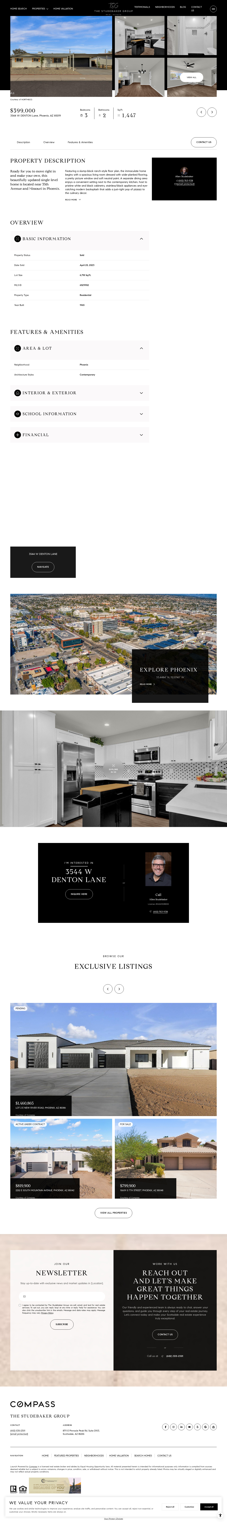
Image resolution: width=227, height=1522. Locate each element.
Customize (189, 1507)
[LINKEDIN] (181, 1427)
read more (146, 684)
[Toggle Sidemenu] (213, 9)
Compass (33, 1466)
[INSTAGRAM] (173, 1427)
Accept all (209, 1507)
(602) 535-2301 (174, 1356)
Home (45, 1455)
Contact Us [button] (164, 1455)
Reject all (170, 1507)
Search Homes (143, 1455)
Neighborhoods (165, 7)
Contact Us (196, 9)
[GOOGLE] (205, 1427)
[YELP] (197, 1427)
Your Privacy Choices (113, 1518)
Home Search (18, 8)
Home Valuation (63, 8)
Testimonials (142, 7)
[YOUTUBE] (189, 1427)
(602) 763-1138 (185, 180)
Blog (183, 7)
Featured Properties (66, 1455)
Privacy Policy (47, 1313)
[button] (204, 142)
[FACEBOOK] (165, 1427)
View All (191, 77)
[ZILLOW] (213, 1427)
